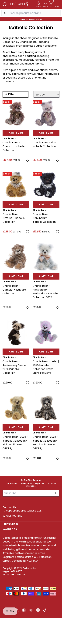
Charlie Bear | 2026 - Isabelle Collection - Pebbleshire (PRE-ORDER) (45, 442)
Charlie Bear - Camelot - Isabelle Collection (14, 289)
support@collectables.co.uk (23, 510)
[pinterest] (31, 610)
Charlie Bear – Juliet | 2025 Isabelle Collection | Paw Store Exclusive (46, 367)
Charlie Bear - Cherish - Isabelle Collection (13, 146)
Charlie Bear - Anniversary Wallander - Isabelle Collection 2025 (45, 291)
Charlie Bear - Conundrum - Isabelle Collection (44, 218)
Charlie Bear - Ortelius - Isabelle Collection (14, 218)
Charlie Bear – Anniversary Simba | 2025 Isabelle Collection (15, 367)
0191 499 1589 (14, 516)
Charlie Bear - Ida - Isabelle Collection (45, 144)
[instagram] (38, 610)
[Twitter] (17, 610)
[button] (51, 3)
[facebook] (24, 610)
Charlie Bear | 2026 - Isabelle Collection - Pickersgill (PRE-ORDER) (15, 442)
